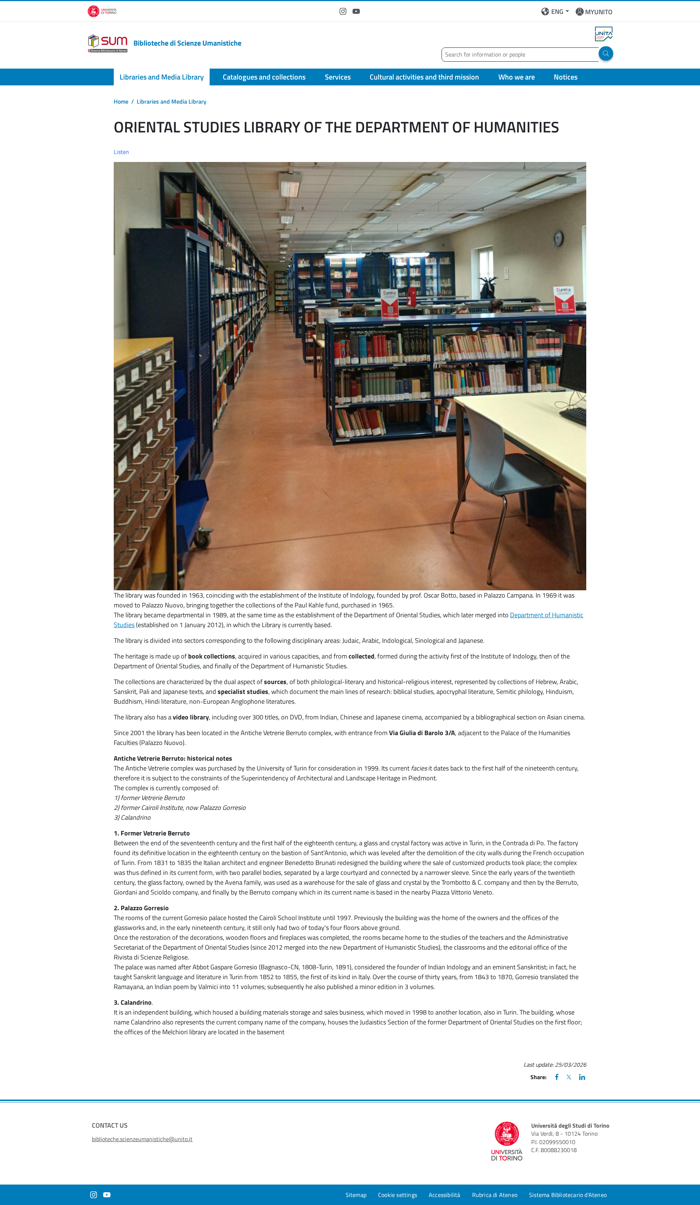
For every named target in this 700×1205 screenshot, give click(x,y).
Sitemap (356, 1194)
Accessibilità (444, 1194)
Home (121, 101)
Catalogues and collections (264, 76)
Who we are (516, 76)
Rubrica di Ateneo (494, 1194)
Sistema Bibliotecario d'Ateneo (568, 1194)
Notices (566, 76)
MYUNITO (598, 12)
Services (338, 76)
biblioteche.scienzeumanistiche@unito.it (142, 1139)
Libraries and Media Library (162, 76)
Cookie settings (397, 1194)
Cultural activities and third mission (424, 76)
